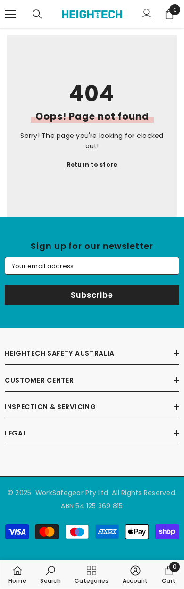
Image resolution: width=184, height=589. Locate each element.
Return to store (92, 165)
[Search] (37, 14)
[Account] (147, 14)
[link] (50, 574)
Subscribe (92, 295)
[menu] (10, 14)
